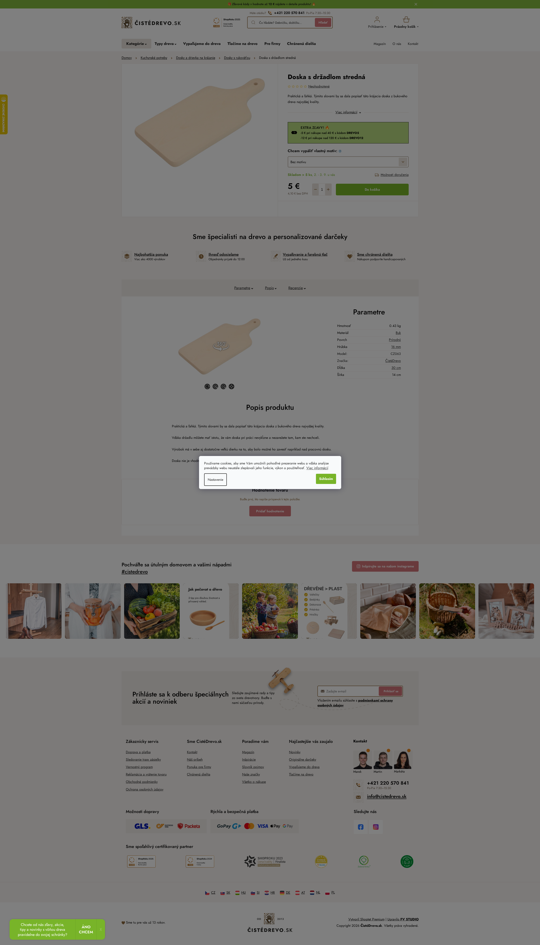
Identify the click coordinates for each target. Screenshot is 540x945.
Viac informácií (317, 468)
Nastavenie (215, 479)
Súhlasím (326, 478)
